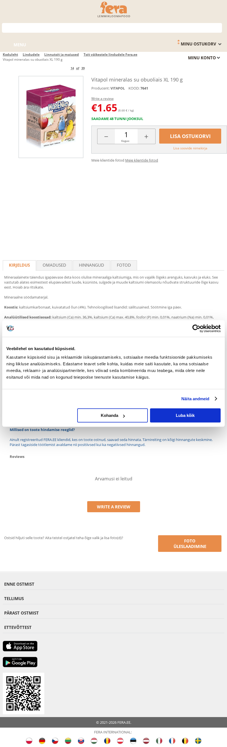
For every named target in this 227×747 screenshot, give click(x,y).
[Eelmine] (61, 68)
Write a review (102, 98)
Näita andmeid (195, 398)
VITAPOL (117, 88)
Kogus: (125, 141)
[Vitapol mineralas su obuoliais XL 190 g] (51, 116)
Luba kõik (185, 415)
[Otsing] (218, 27)
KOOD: (134, 88)
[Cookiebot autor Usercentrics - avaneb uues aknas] (196, 328)
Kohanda (109, 415)
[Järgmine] (94, 68)
